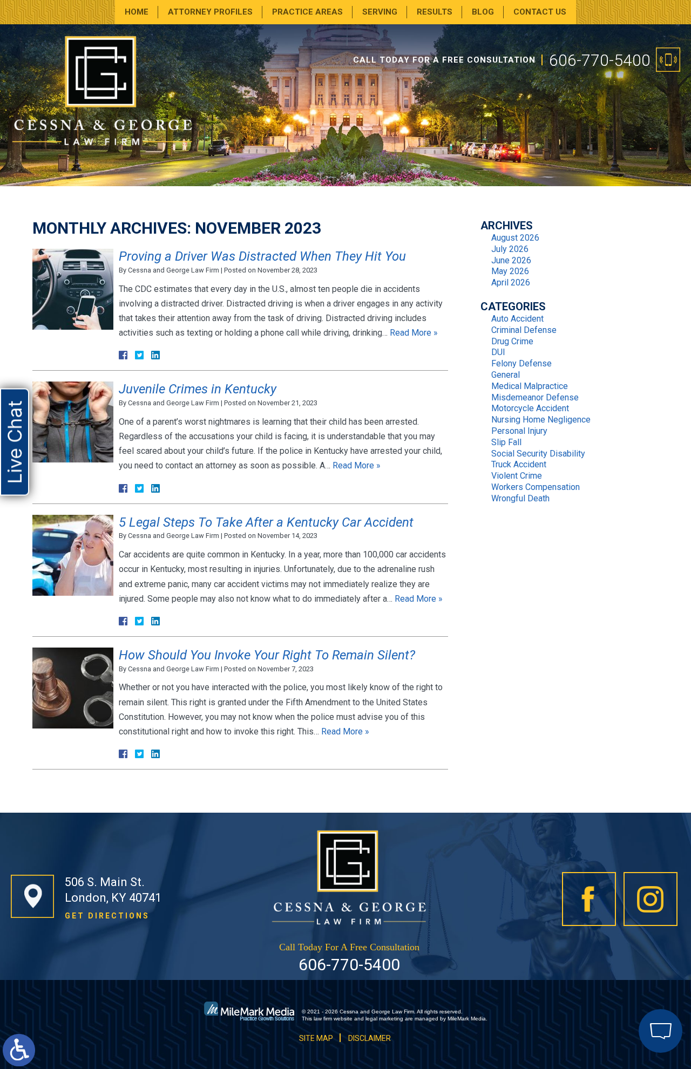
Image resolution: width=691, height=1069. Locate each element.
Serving (379, 12)
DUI (498, 352)
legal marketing (384, 1019)
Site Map (316, 1038)
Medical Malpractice (529, 386)
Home (136, 12)
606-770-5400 (600, 60)
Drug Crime (512, 341)
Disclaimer (369, 1038)
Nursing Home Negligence (541, 419)
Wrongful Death (520, 498)
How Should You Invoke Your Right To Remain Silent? (267, 655)
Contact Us (539, 12)
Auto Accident (517, 319)
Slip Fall (506, 442)
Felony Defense (521, 363)
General (505, 375)
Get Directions (107, 915)
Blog (483, 12)
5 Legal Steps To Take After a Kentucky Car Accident (266, 522)
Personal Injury (519, 431)
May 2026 (510, 271)
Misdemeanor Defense (535, 397)
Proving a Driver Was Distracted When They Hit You (262, 256)
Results (434, 12)
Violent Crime (516, 476)
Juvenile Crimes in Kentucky (197, 389)
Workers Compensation (535, 487)
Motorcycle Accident (530, 408)
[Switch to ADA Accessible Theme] (19, 1050)
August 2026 (515, 238)
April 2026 (510, 282)
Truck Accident (518, 464)
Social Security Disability (538, 453)
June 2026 (511, 260)
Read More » (414, 333)
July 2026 (510, 249)
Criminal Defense (524, 330)
